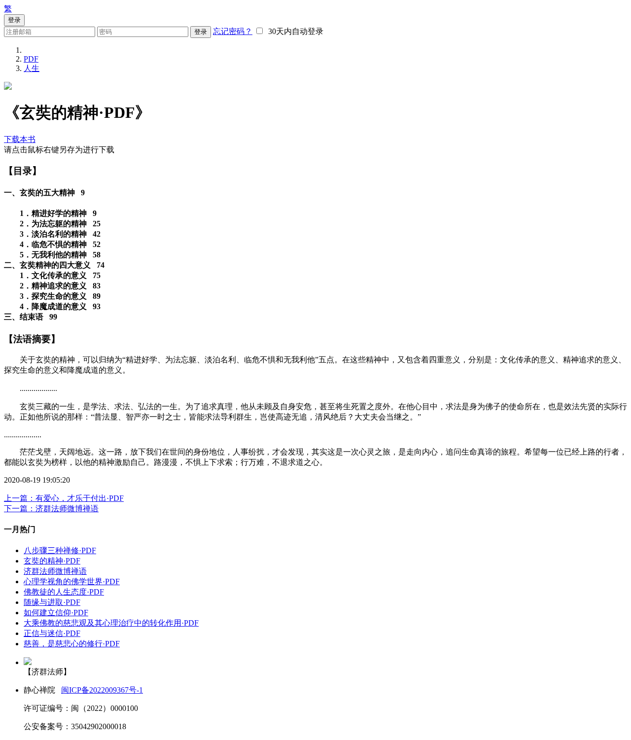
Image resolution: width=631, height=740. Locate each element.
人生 (31, 68)
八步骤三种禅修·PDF (60, 550)
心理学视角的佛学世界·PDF (72, 581)
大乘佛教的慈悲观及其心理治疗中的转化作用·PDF (111, 623)
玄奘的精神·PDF (52, 561)
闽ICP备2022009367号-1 (102, 690)
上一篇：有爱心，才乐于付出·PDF (64, 498)
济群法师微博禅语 (55, 571)
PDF (31, 59)
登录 (200, 31)
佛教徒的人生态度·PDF (64, 592)
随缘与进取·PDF (52, 602)
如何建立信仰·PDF (56, 612)
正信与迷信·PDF (52, 633)
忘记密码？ (232, 31)
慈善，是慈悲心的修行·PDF (72, 643)
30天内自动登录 (293, 31)
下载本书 (19, 139)
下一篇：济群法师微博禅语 (51, 508)
